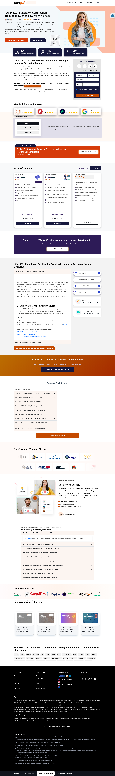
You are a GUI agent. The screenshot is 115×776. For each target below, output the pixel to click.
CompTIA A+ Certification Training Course (24, 705)
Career (15, 681)
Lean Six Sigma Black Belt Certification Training (25, 709)
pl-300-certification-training (20, 718)
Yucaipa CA (73, 658)
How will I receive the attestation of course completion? (30, 428)
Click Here (65, 324)
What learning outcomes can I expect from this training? (30, 410)
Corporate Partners (18, 686)
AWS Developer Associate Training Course (24, 700)
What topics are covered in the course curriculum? (29, 397)
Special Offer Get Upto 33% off (16, 40)
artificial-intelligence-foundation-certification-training (26, 720)
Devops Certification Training (42, 707)
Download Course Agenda (88, 152)
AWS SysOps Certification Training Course (46, 700)
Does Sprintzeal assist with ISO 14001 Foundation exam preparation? (43, 565)
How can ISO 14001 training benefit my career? (28, 406)
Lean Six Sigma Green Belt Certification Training (50, 709)
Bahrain (22, 654)
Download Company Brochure (58, 249)
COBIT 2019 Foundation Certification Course (28, 332)
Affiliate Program (18, 688)
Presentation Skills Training (52, 718)
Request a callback (46, 773)
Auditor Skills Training (46, 720)
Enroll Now (28, 223)
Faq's (37, 683)
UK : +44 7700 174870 (66, 682)
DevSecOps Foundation (57, 707)
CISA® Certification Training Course (65, 702)
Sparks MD (46, 658)
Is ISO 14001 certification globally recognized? (28, 401)
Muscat (87, 654)
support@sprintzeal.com (91, 313)
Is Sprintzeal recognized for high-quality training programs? (40, 577)
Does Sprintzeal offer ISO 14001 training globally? (37, 532)
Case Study (17, 683)
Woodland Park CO (19, 658)
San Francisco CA (56, 658)
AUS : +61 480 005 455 (67, 687)
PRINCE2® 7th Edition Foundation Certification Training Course (51, 711)
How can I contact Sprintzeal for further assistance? (38, 573)
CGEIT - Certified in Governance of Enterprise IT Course (31, 336)
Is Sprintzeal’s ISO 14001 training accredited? (36, 557)
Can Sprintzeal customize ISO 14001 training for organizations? (41, 548)
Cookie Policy (39, 681)
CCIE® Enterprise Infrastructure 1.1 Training (44, 702)
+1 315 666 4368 (90, 302)
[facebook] (82, 679)
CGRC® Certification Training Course (26, 334)
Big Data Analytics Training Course (66, 700)
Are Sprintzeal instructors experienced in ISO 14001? (38, 544)
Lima (42, 654)
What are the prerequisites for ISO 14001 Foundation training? (32, 393)
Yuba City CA (81, 658)
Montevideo (36, 654)
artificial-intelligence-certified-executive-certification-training (74, 718)
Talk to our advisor (87, 95)
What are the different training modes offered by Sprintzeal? (40, 552)
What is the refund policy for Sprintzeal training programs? (40, 561)
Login (97, 2)
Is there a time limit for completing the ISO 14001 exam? (30, 418)
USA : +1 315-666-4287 (67, 679)
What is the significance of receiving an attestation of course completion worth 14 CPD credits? (31, 423)
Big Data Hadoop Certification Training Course (88, 700)
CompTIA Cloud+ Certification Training (70, 705)
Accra (74, 654)
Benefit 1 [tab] (28, 123)
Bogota (47, 654)
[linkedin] (95, 679)
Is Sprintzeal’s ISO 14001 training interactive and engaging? (40, 569)
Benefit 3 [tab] (28, 132)
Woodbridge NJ (91, 658)
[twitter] (85, 679)
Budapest (80, 654)
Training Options (37, 40)
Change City (95, 168)
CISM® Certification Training (83, 702)
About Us (16, 678)
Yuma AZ (65, 658)
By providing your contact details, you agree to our (88, 90)
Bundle (16, 654)
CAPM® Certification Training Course (23, 702)
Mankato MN (30, 658)
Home (15, 675)
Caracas (28, 654)
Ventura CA (38, 658)
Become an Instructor (41, 686)
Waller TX (94, 654)
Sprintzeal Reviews (41, 688)
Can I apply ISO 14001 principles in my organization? (30, 414)
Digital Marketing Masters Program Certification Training (78, 707)
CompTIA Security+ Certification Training (24, 707)
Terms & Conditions (41, 675)
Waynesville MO (67, 654)
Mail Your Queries (65, 773)
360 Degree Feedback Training (36, 718)
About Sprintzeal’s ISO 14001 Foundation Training (30, 271)
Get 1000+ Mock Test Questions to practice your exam (34, 348)
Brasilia (53, 654)
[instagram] (92, 679)
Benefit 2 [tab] (28, 127)
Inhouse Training (71, 2)
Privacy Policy (83, 91)
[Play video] (35, 498)
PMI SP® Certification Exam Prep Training (24, 711)
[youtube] (89, 679)
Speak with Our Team (57, 435)
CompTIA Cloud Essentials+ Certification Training (48, 705)
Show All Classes (28, 218)
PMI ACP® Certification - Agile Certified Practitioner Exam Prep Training (81, 709)
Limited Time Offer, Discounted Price (57, 369)
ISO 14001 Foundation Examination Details (28, 342)
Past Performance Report (42, 691)
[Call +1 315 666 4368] (112, 15)
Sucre (58, 654)
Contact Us (89, 2)
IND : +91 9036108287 (67, 684)
